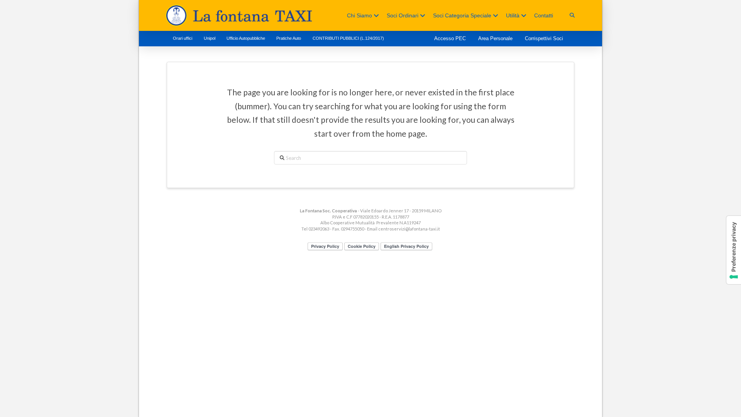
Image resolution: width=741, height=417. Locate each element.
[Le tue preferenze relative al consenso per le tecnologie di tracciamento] (733, 250)
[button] (572, 15)
